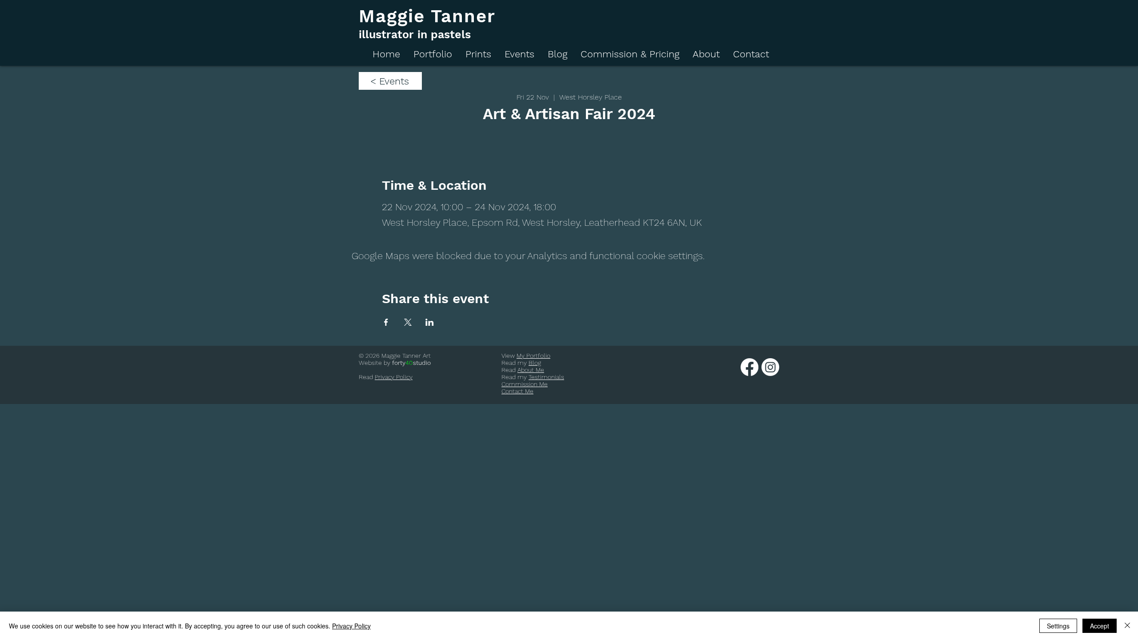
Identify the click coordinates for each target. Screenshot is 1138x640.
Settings (1058, 625)
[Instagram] (770, 367)
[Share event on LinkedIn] (429, 322)
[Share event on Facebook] (386, 322)
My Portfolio (533, 355)
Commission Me (524, 384)
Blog (535, 362)
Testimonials (546, 376)
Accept (1099, 625)
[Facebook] (749, 367)
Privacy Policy (394, 376)
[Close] (1127, 626)
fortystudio (411, 362)
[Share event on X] (408, 322)
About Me (530, 369)
